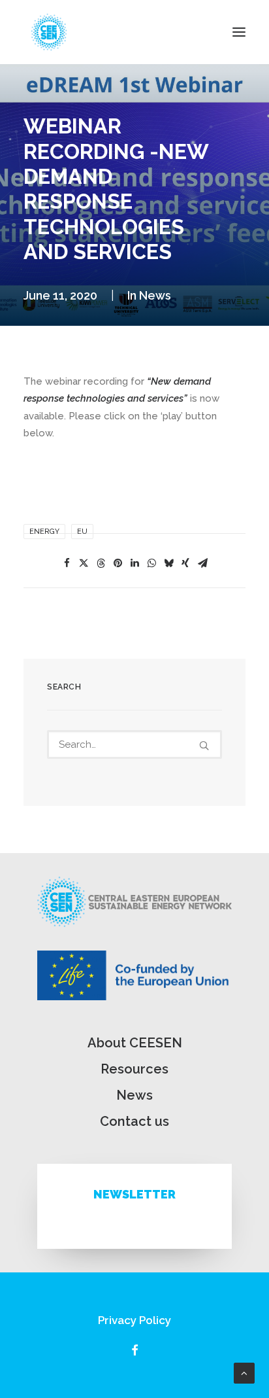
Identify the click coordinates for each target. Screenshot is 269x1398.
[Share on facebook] (66, 563)
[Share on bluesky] (168, 563)
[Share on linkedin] (134, 563)
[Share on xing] (185, 563)
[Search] (134, 744)
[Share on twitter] (83, 563)
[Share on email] (202, 563)
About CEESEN (134, 1043)
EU (82, 531)
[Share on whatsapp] (151, 563)
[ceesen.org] (49, 32)
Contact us (134, 1121)
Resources (134, 1069)
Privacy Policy (134, 1320)
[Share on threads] (100, 563)
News (155, 295)
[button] (239, 32)
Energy (44, 531)
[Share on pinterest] (117, 563)
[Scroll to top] (244, 1372)
